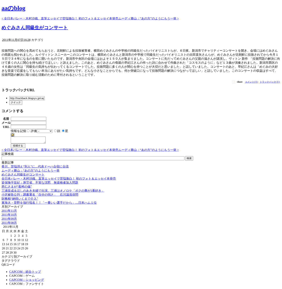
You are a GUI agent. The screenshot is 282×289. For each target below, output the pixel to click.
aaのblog (13, 8)
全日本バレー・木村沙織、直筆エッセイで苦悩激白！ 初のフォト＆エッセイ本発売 (59, 178)
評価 (34, 131)
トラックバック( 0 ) (270, 82)
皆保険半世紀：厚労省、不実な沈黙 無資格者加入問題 (40, 182)
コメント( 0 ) (251, 82)
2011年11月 (9, 210)
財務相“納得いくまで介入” (20, 198)
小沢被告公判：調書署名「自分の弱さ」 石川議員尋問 (40, 194)
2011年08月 (9, 222)
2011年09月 (9, 218)
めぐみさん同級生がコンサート (35, 27)
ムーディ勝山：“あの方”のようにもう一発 (30, 170)
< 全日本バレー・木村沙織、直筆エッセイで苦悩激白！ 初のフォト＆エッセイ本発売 (60, 18)
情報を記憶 (18, 131)
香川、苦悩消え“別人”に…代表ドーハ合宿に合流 (35, 166)
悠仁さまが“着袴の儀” (17, 186)
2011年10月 (9, 214)
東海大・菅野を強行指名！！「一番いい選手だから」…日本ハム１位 (49, 202)
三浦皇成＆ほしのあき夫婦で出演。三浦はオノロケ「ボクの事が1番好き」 (53, 190)
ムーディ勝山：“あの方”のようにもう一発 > (148, 18)
